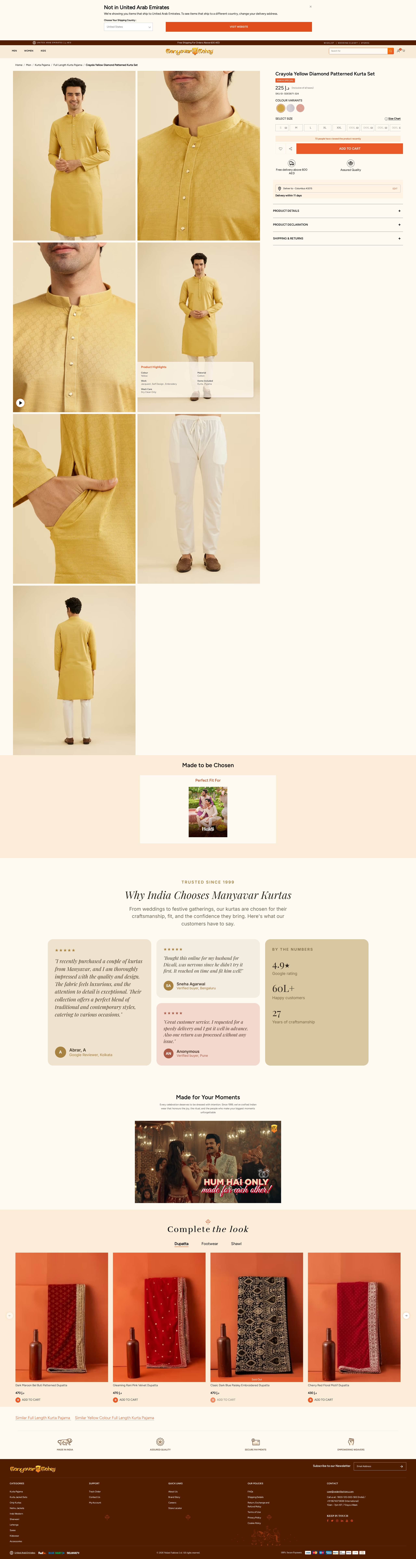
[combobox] (361, 51)
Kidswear (14, 1535)
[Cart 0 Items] (403, 50)
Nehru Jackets (17, 1508)
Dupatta (181, 1243)
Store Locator (175, 1508)
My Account (95, 1502)
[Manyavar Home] (189, 51)
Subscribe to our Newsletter (332, 1466)
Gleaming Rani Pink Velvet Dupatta (135, 1385)
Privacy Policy (254, 1517)
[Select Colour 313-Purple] (290, 108)
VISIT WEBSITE (239, 26)
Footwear (210, 1243)
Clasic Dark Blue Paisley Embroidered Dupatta (239, 1385)
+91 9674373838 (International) (343, 1501)
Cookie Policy (254, 1523)
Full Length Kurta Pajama (67, 64)
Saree (13, 1530)
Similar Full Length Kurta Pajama (43, 1417)
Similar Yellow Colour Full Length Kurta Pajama (114, 1417)
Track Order (95, 1491)
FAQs (250, 1491)
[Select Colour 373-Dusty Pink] (300, 108)
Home (18, 64)
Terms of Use (254, 1512)
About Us (172, 1491)
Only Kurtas (15, 1502)
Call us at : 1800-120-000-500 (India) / (346, 1497)
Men (28, 64)
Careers (172, 1502)
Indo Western (16, 1513)
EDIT (395, 188)
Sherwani (14, 1519)
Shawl (236, 1243)
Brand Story (174, 1497)
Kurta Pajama (42, 64)
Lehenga (14, 1524)
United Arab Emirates (24, 1552)
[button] (16, 51)
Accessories (16, 1541)
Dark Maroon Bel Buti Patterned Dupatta (41, 1385)
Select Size (284, 118)
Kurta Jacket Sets (18, 1497)
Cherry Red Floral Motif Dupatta (328, 1385)
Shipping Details (256, 1497)
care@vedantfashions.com (340, 1491)
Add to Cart (349, 149)
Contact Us (94, 1497)
